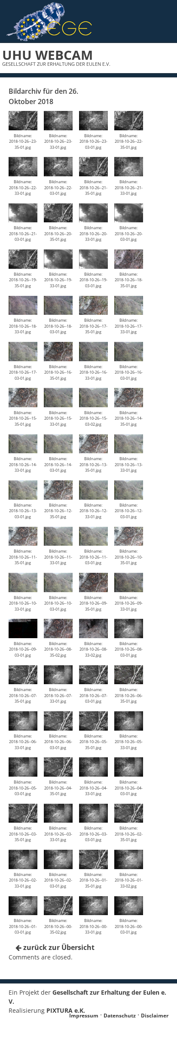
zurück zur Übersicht (58, 947)
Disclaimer (154, 1015)
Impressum (83, 1015)
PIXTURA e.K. (65, 1010)
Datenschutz (120, 1015)
